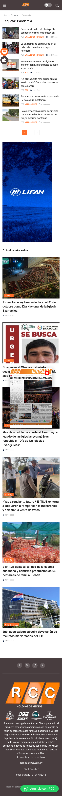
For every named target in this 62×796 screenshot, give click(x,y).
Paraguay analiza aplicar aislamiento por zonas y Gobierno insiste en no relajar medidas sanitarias (39, 114)
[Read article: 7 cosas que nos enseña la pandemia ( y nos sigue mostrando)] (10, 100)
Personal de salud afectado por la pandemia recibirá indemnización (38, 30)
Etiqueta (14, 15)
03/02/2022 (36, 72)
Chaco (9, 295)
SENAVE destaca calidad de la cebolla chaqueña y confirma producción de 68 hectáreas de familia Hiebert (29, 570)
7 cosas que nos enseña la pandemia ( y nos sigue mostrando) (40, 98)
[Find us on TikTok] (35, 665)
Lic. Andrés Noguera (34, 37)
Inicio (4, 15)
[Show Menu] (4, 5)
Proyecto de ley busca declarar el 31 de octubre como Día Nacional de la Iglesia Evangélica (29, 306)
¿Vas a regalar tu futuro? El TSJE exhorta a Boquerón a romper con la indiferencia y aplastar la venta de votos (30, 505)
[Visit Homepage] (25, 5)
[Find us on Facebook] (19, 665)
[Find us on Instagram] (27, 665)
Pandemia (26, 15)
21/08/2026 (9, 450)
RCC (26, 72)
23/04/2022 (53, 55)
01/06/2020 (45, 104)
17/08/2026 (9, 380)
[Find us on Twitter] (42, 665)
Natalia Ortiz (31, 104)
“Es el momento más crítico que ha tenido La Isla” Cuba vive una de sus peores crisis (39, 82)
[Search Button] (57, 5)
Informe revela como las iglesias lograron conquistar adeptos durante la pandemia (39, 64)
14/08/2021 (36, 90)
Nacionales (11, 624)
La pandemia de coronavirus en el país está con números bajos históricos (38, 47)
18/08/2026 (9, 315)
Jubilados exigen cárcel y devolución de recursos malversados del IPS (29, 633)
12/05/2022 (53, 37)
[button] (39, 788)
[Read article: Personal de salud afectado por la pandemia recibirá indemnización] (10, 33)
